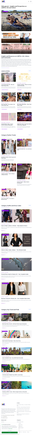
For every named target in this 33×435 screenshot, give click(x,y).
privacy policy (10, 428)
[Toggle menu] (31, 1)
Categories (19, 420)
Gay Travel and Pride (5, 11)
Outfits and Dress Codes (5, 33)
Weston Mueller (3, 83)
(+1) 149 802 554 (4, 416)
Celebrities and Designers (5, 89)
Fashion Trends (19, 89)
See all (30, 70)
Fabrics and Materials (19, 426)
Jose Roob (2, 248)
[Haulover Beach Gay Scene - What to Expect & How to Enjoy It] (16, 20)
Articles (18, 402)
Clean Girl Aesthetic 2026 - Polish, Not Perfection (23, 408)
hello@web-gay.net (4, 417)
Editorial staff (3, 420)
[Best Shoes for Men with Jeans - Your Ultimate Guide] (16, 38)
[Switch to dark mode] (28, 1)
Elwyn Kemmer (3, 172)
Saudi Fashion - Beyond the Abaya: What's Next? (23, 407)
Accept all (9, 432)
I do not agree (10, 430)
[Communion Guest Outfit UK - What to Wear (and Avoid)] (16, 49)
